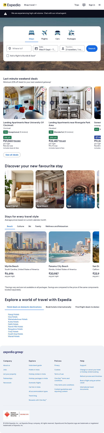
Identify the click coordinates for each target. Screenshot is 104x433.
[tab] (31, 34)
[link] (43, 90)
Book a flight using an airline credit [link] (90, 381)
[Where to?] (18, 48)
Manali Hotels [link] (14, 336)
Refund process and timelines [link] (91, 376)
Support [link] (83, 365)
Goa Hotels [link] (12, 317)
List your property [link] (9, 374)
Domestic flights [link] (35, 383)
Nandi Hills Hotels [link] (15, 326)
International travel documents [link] (87, 388)
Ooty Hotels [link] (13, 331)
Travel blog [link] (33, 396)
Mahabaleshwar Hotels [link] (17, 319)
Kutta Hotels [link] (13, 321)
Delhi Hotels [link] (13, 324)
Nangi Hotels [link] (13, 314)
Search (91, 48)
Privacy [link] (57, 365)
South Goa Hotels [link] (15, 334)
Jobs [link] (5, 370)
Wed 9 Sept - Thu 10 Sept (48, 49)
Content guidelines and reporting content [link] (63, 390)
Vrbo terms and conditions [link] (64, 385)
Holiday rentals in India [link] (37, 374)
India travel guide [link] (35, 365)
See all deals (12, 154)
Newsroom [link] (7, 383)
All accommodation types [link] (38, 391)
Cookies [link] (57, 370)
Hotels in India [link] (34, 370)
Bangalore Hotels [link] (15, 329)
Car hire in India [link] (34, 387)
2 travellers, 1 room (75, 49)
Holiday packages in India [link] (38, 378)
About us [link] (6, 365)
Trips (76, 5)
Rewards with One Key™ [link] (38, 400)
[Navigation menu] (99, 5)
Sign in (92, 5)
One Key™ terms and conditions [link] (62, 379)
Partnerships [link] (7, 378)
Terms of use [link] (59, 374)
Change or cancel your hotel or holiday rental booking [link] (90, 371)
